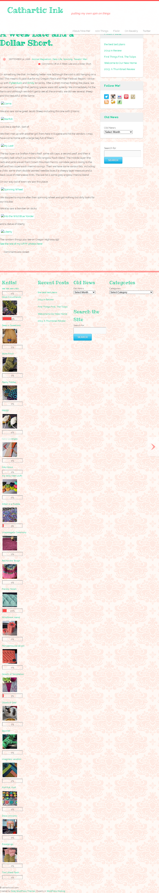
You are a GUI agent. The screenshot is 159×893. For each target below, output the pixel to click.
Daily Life (57, 59)
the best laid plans (114, 44)
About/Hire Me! (81, 30)
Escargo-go (7, 844)
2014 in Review (113, 50)
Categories (115, 288)
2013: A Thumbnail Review (119, 69)
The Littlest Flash (10, 872)
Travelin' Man (80, 59)
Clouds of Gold (9, 702)
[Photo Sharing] (6, 103)
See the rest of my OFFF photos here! (21, 243)
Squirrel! (6, 731)
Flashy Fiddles (9, 382)
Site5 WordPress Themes (23, 891)
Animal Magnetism (41, 59)
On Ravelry (131, 30)
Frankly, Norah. (9, 589)
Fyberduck (15, 82)
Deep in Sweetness (11, 325)
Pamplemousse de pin (13, 646)
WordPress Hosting (56, 891)
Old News (110, 127)
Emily (31, 82)
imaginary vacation (11, 759)
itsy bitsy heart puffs (12, 476)
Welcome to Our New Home (120, 62)
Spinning (68, 59)
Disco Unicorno (9, 816)
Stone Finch (8, 354)
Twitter (147, 30)
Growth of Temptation (13, 674)
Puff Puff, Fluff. (9, 787)
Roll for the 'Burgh (11, 561)
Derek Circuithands (11, 297)
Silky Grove (7, 467)
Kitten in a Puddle (11, 504)
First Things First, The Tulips (120, 56)
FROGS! (5, 410)
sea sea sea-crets (10, 288)
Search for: (110, 148)
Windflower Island (11, 617)
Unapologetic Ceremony (14, 532)
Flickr (116, 30)
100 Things (101, 30)
